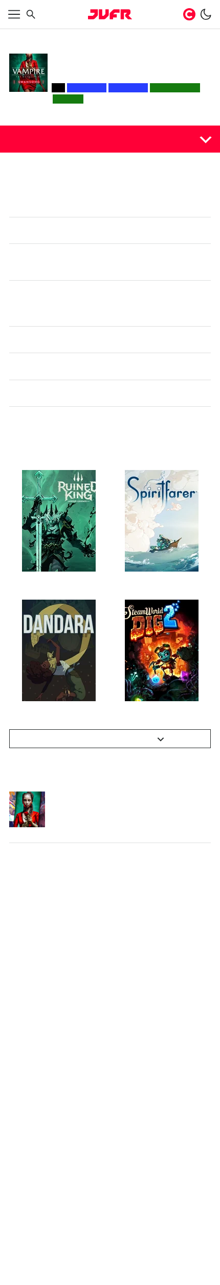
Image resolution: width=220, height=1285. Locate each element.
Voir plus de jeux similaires (104, 738)
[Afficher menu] (14, 14)
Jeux (42, 36)
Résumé (27, 139)
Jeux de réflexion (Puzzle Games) (102, 36)
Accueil (19, 36)
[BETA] (110, 14)
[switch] (206, 14)
